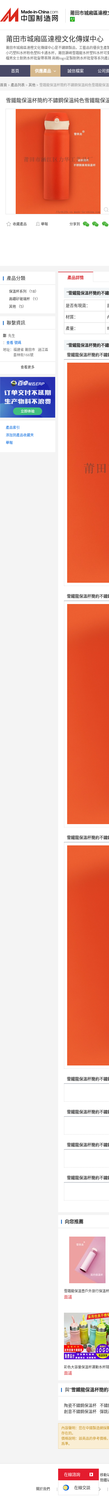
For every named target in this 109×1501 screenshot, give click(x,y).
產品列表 (18, 84)
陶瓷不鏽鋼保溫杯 (80, 1405)
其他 (31, 84)
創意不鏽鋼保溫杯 (80, 1411)
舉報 (44, 224)
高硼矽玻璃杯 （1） (24, 298)
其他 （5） (17, 306)
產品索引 (13, 427)
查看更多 (28, 367)
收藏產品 (19, 224)
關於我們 (43, 1488)
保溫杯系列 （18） (23, 291)
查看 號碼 (13, 342)
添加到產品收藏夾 (20, 435)
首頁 (3, 84)
